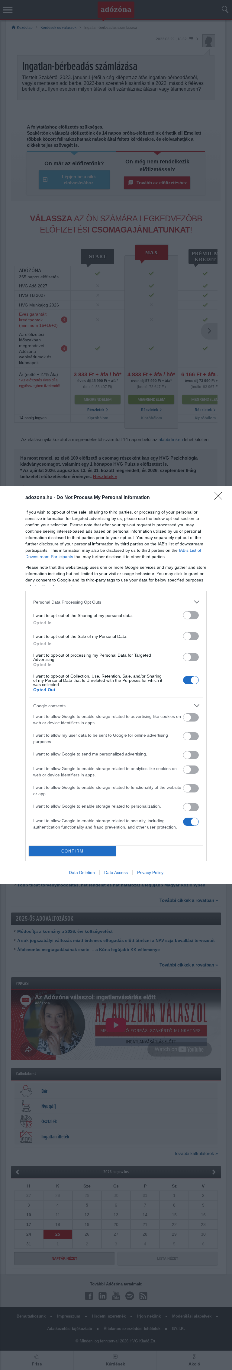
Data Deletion (82, 872)
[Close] (220, 498)
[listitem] (116, 602)
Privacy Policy (150, 872)
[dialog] (116, 685)
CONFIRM (72, 851)
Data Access (116, 872)
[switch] (191, 615)
